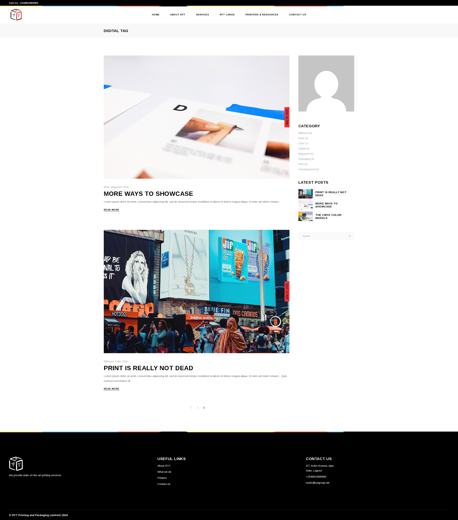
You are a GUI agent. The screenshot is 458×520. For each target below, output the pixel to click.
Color (118, 361)
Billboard (109, 361)
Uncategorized (306, 169)
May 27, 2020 (287, 291)
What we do (164, 471)
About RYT (164, 465)
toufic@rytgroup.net (317, 482)
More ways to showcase (148, 193)
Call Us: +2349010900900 (23, 3)
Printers (162, 477)
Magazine (116, 187)
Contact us (163, 483)
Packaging (304, 159)
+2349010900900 (316, 476)
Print (126, 187)
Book (106, 187)
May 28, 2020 (287, 117)
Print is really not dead (148, 367)
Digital (301, 148)
